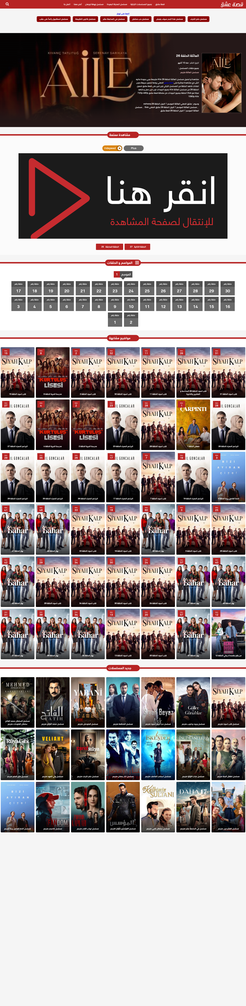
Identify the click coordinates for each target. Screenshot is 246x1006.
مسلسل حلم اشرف (198, 19)
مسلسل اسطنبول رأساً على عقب (53, 19)
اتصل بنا (67, 4)
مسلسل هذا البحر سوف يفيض (169, 19)
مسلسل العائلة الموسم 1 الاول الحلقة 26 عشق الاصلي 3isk (170, 107)
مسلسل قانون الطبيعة (85, 19)
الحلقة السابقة (110, 247)
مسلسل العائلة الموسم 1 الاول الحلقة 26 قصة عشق (167, 109)
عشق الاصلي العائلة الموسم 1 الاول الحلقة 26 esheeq (168, 104)
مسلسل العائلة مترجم (189, 72)
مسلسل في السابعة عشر (114, 19)
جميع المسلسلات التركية (141, 4)
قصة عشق (160, 4)
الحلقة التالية (138, 247)
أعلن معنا (78, 4)
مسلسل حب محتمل (140, 19)
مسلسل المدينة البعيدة (117, 4)
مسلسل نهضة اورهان (94, 4)
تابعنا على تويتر (123, 14)
